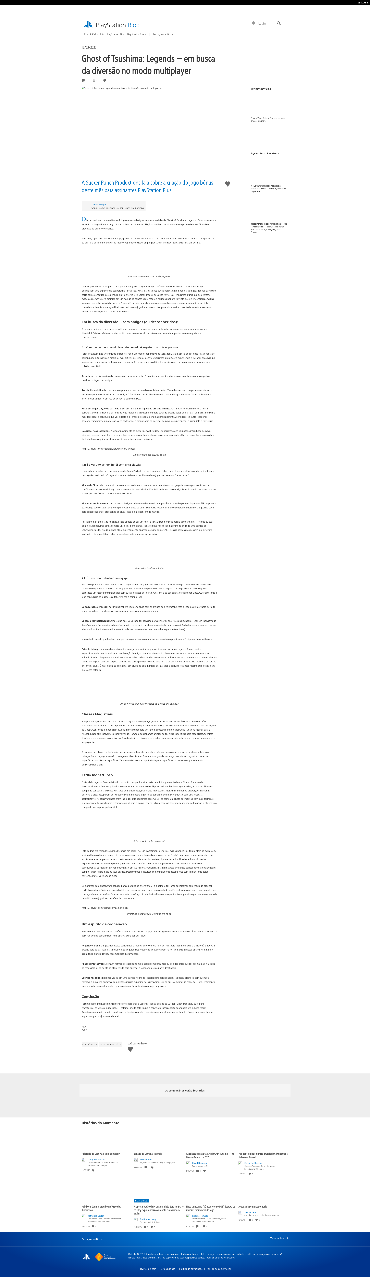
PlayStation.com (147, 1268)
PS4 (102, 34)
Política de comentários (219, 1268)
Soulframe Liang (148, 1219)
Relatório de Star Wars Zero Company (101, 1153)
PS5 (86, 34)
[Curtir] (93, 1170)
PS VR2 (94, 34)
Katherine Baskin (96, 1215)
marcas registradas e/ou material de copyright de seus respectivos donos (166, 1257)
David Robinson (199, 1162)
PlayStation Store (136, 34)
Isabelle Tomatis (200, 1215)
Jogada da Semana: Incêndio (148, 1153)
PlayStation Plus (115, 34)
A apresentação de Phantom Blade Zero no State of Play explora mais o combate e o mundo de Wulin (159, 1210)
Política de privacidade (191, 1268)
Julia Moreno (146, 1159)
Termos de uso (167, 1268)
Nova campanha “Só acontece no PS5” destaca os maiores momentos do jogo (210, 1208)
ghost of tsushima (89, 1044)
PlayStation (118, 25)
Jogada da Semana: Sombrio (252, 1206)
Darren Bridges (98, 204)
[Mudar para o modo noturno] (253, 23)
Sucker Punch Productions (110, 1044)
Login (262, 23)
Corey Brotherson (96, 1159)
